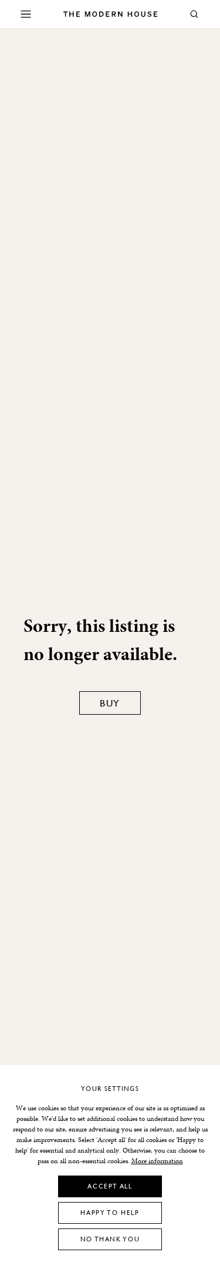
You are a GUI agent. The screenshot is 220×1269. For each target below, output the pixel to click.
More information (157, 1161)
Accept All (110, 1185)
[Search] (194, 14)
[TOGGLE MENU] (26, 14)
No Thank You (110, 1238)
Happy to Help (109, 1212)
